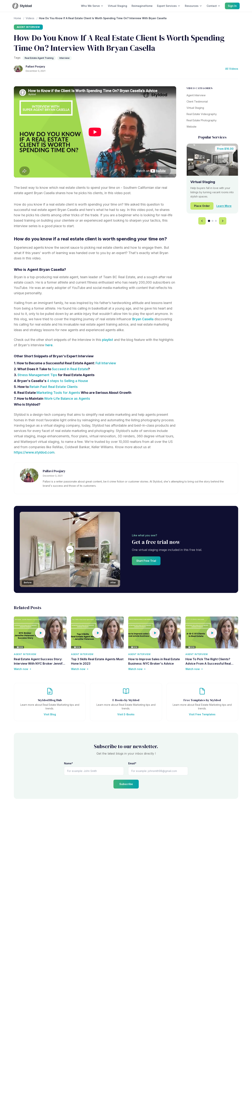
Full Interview (106, 363)
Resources (192, 5)
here (49, 345)
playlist (107, 340)
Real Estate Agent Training (39, 58)
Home (17, 18)
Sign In (232, 5)
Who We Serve (90, 5)
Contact (212, 5)
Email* (132, 763)
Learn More (224, 205)
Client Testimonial (197, 101)
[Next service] (222, 221)
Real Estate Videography (202, 114)
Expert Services (167, 5)
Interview (64, 58)
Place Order (202, 205)
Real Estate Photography (202, 120)
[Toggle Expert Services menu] (178, 5)
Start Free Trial (146, 560)
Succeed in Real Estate (70, 369)
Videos (30, 18)
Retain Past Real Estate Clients (54, 387)
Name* (68, 763)
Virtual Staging (117, 5)
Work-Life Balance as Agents (67, 398)
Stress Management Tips (37, 375)
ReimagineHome (142, 5)
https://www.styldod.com (34, 452)
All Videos (231, 68)
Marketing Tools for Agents (58, 393)
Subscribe (126, 784)
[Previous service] (202, 221)
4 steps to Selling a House (67, 381)
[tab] (209, 221)
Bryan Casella (142, 319)
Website (191, 126)
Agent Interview (28, 27)
